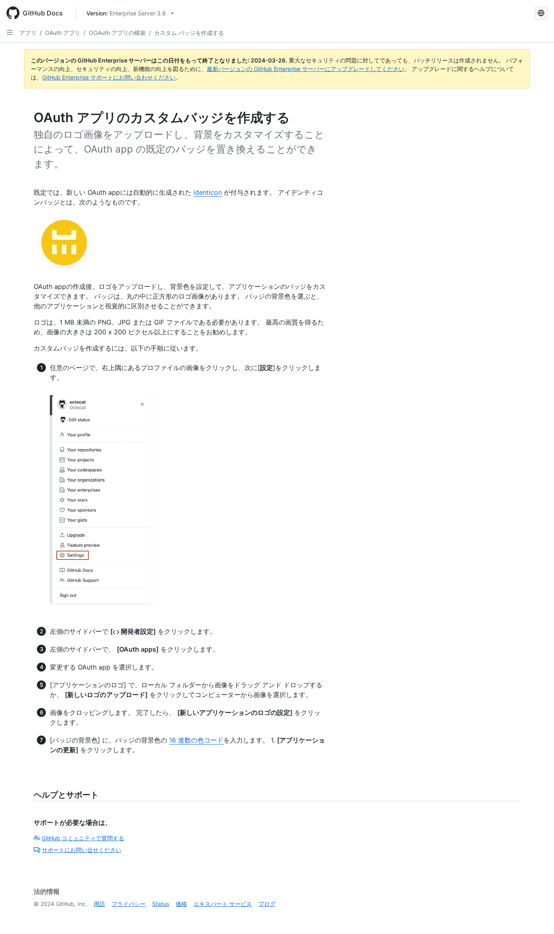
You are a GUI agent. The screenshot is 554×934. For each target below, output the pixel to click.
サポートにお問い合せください (81, 849)
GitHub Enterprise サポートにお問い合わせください (109, 77)
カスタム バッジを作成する (189, 32)
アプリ (28, 32)
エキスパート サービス (222, 903)
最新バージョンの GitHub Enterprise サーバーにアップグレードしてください (305, 68)
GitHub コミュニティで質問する (83, 838)
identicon (207, 192)
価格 (181, 903)
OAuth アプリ (62, 32)
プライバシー (129, 903)
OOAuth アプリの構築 (117, 32)
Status (160, 903)
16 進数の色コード (196, 740)
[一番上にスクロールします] (536, 916)
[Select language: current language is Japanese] (541, 12)
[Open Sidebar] (9, 32)
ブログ (266, 903)
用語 (99, 903)
